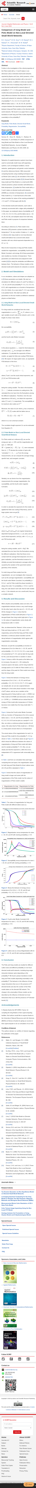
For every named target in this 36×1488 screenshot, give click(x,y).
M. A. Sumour (6, 40)
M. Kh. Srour (15, 40)
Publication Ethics (24, 1462)
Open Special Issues (9, 1225)
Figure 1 (15, 612)
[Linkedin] (19, 1359)
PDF (23, 59)
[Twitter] (3, 1359)
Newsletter (5, 1240)
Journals (11, 14)
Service (4, 1457)
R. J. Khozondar (13, 42)
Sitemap (3, 1448)
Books (3, 1445)
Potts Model (13, 123)
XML (3, 62)
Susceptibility (22, 126)
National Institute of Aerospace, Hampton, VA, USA (17, 51)
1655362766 (9, 1377)
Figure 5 (30, 739)
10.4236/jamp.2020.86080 (13, 59)
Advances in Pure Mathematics (12, 1329)
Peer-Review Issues (25, 1448)
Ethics (21, 1440)
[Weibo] (28, 1359)
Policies (22, 1457)
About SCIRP (24, 1437)
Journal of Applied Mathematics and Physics (15, 24)
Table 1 (9, 739)
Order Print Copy (7, 1244)
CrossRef (9, 1048)
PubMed (15, 1048)
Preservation (23, 1465)
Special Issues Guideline (10, 1233)
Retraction (22, 1468)
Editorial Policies (24, 1443)
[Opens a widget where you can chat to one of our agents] (28, 1484)
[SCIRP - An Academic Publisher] (13, 3)
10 (2, 359)
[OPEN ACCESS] (30, 3)
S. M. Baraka (24, 40)
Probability (5, 126)
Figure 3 (4, 677)
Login (4, 9)
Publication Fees (24, 1451)
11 (6, 1000)
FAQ (3, 1251)
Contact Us (5, 1248)
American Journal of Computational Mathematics (18, 1307)
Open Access (23, 1460)
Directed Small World (23, 123)
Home (5, 14)
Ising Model (5, 123)
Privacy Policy (23, 1471)
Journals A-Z (5, 1440)
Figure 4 (4, 712)
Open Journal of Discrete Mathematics (15, 1263)
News (3, 1454)
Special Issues (23, 1454)
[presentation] (19, 312)
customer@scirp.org (11, 1369)
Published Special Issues (10, 1229)
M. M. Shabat (23, 42)
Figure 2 (4, 659)
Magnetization (13, 126)
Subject (3, 1443)
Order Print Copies (7, 1465)
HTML (28, 59)
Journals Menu (7, 1182)
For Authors (23, 1445)
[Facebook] (11, 1359)
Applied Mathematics (9, 1285)
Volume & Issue (6, 1476)
